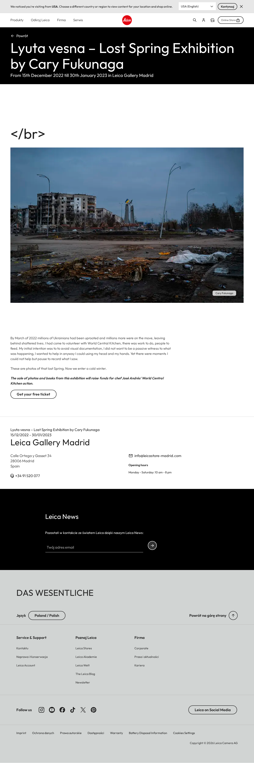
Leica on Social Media (213, 709)
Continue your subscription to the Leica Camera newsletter (152, 545)
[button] (233, 615)
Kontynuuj (227, 6)
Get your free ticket (33, 394)
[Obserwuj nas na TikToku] (72, 710)
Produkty (16, 20)
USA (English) (190, 6)
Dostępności (96, 733)
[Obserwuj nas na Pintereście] (93, 710)
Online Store (228, 20)
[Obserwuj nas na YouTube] (52, 710)
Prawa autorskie (71, 733)
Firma (61, 20)
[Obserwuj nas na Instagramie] (41, 710)
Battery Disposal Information (148, 733)
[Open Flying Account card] (203, 20)
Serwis (78, 20)
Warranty (116, 733)
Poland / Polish (47, 615)
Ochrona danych (43, 733)
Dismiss (241, 6)
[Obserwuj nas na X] (83, 710)
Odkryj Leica (40, 20)
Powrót (22, 35)
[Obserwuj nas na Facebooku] (62, 710)
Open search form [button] (194, 20)
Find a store (212, 20)
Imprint (21, 733)
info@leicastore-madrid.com (157, 455)
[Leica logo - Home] (127, 20)
